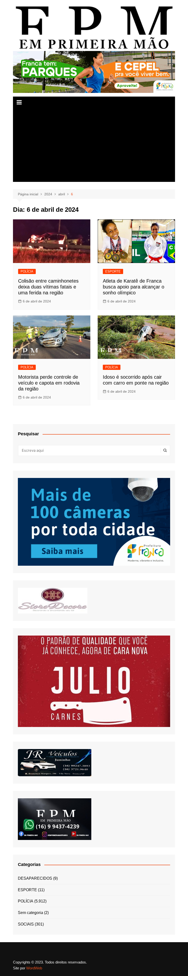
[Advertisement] (94, 145)
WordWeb (34, 968)
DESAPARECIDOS (35, 878)
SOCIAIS (26, 924)
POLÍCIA (27, 271)
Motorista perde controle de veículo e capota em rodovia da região (49, 382)
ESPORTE (113, 271)
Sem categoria (30, 913)
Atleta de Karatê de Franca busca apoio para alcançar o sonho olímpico (133, 286)
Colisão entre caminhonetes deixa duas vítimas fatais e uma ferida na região (48, 286)
